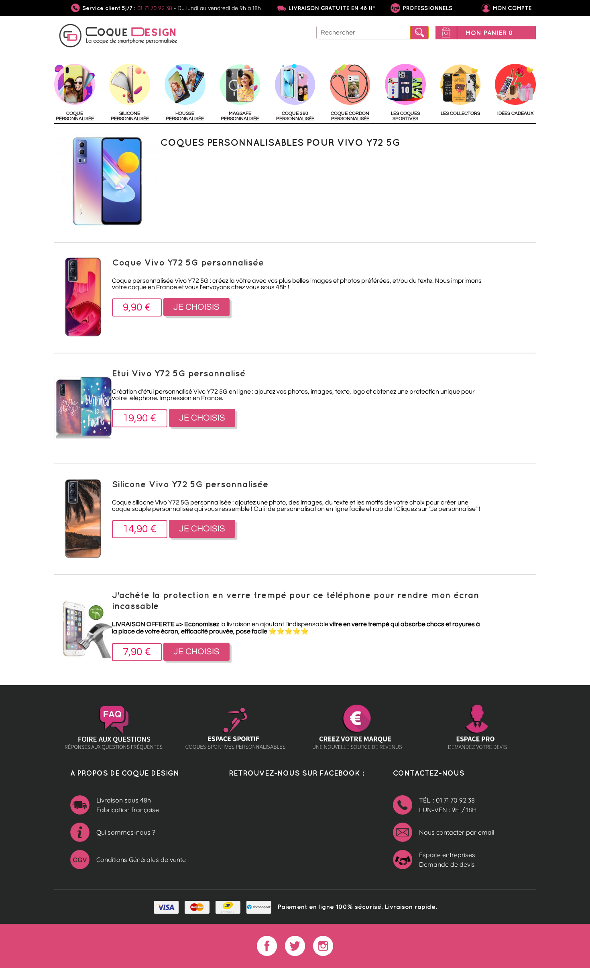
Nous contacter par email (456, 832)
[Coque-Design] (118, 37)
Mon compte (512, 8)
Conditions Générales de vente (141, 860)
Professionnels (426, 8)
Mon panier (489, 32)
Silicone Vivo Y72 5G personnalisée (190, 484)
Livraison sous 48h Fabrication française (127, 805)
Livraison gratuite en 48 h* (332, 8)
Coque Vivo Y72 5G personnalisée (188, 262)
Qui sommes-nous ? (125, 832)
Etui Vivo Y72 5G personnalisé (179, 373)
